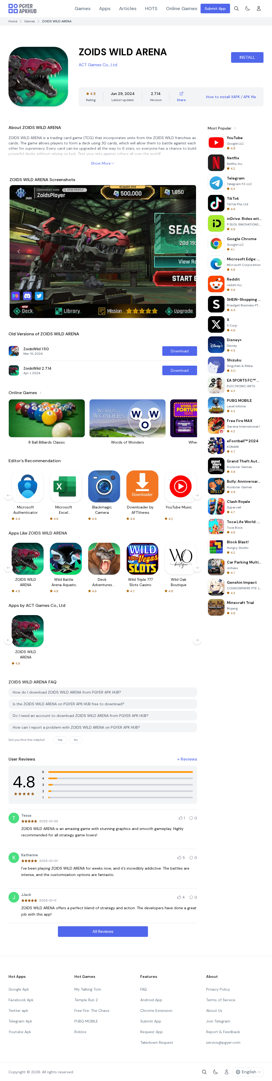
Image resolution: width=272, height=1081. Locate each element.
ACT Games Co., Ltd (98, 65)
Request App (151, 1031)
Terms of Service (220, 999)
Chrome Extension (156, 1010)
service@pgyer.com (223, 1042)
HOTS (151, 8)
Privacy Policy (218, 989)
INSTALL (247, 57)
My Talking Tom (87, 989)
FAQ (143, 989)
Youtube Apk (19, 1031)
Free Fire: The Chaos (91, 1010)
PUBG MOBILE (86, 1021)
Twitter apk (18, 1010)
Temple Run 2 (86, 999)
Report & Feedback (223, 1031)
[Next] (187, 251)
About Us (214, 1010)
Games (83, 8)
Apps (104, 8)
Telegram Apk (20, 1021)
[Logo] (22, 8)
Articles (128, 8)
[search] (236, 8)
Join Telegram (218, 1021)
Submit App (215, 8)
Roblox (80, 1031)
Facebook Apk (20, 999)
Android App (151, 999)
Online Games (181, 8)
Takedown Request (156, 1042)
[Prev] (18, 251)
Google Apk (18, 989)
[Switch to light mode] (247, 8)
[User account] (259, 8)
